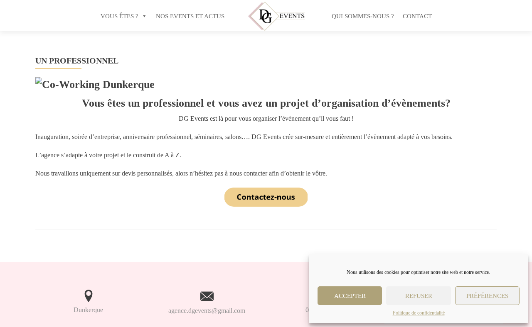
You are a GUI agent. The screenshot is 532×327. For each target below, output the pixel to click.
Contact (417, 16)
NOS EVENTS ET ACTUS (190, 16)
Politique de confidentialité (419, 313)
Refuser (418, 296)
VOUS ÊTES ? (119, 16)
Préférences (487, 296)
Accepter (350, 296)
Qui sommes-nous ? (363, 16)
